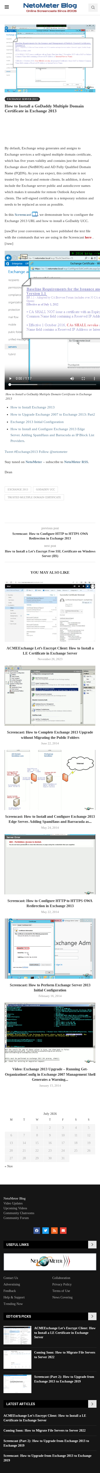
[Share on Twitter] (56, 131)
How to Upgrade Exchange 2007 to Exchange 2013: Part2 (52, 414)
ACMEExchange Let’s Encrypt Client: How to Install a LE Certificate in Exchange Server (65, 1332)
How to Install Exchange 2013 (32, 407)
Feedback (9, 1291)
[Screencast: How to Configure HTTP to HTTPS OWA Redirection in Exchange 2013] (50, 864)
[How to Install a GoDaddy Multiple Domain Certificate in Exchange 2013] (35, 214)
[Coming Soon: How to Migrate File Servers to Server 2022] (17, 1359)
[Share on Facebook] (46, 131)
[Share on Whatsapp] (88, 131)
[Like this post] (36, 131)
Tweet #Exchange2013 (21, 452)
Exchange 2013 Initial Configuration (37, 422)
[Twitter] (45, 1230)
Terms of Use (61, 1291)
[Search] (93, 7)
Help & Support (14, 1297)
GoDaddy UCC (45, 489)
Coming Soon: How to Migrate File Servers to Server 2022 (44, 1430)
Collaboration (61, 1278)
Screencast (23, 214)
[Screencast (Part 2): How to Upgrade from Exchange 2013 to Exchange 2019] (17, 1384)
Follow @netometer (53, 452)
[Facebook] (36, 1230)
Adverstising (11, 1284)
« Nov (9, 1166)
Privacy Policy (62, 1284)
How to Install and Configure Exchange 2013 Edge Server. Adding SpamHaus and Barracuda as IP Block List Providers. (52, 435)
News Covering (62, 1297)
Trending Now (13, 1304)
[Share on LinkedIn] (78, 131)
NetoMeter (34, 462)
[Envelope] (63, 1230)
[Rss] (54, 1230)
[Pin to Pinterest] (67, 131)
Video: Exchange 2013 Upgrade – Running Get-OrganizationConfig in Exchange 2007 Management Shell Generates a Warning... (50, 1074)
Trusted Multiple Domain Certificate (34, 497)
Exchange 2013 (18, 489)
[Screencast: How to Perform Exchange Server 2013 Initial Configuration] (50, 948)
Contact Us (10, 1278)
